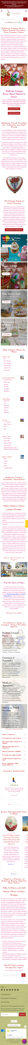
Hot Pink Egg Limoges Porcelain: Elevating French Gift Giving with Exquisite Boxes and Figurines (11, 839)
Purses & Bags (7, 438)
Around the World (7, 379)
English (13, 1021)
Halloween (6, 410)
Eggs (5, 358)
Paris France (6, 386)
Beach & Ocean (7, 382)
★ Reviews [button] (26, 523)
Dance (5, 426)
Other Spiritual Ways (8, 468)
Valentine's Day (7, 400)
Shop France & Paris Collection (14, 613)
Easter (5, 403)
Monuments (6, 384)
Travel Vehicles (6, 389)
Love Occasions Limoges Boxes (14, 229)
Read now (10, 864)
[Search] (25, 19)
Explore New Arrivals (14, 113)
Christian (5, 461)
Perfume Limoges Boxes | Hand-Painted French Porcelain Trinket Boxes (11, 448)
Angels (5, 458)
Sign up (22, 1014)
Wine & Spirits (7, 370)
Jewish (5, 463)
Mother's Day (6, 405)
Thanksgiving (6, 412)
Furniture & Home (7, 367)
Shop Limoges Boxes (14, 108)
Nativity (5, 465)
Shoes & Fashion (7, 440)
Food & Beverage (7, 361)
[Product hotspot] (8, 566)
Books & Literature (7, 424)
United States (6, 391)
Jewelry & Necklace (7, 443)
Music (5, 428)
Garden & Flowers (7, 365)
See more (13, 874)
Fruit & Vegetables (7, 363)
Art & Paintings (7, 422)
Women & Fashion (7, 445)
